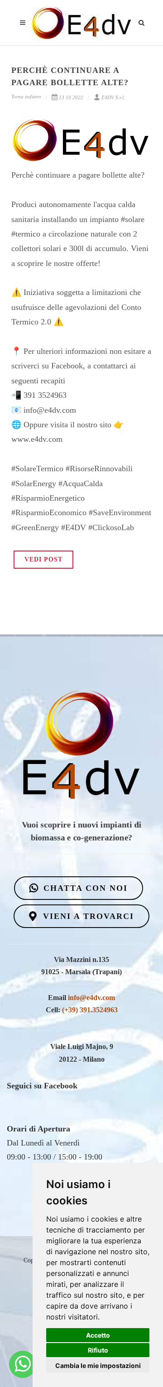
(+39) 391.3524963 (90, 1010)
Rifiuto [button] (98, 1350)
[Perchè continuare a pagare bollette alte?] (81, 139)
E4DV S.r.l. (113, 97)
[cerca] (142, 21)
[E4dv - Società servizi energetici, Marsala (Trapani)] (23, 1364)
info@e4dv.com (91, 997)
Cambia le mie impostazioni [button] (98, 1365)
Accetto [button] (98, 1335)
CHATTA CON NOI (84, 888)
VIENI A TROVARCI (87, 916)
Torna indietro (26, 96)
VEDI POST (43, 559)
